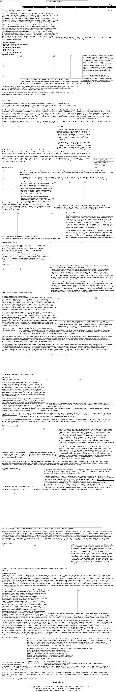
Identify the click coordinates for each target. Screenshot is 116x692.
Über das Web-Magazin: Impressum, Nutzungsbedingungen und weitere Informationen (58, 688)
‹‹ (105, 10)
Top (54, 682)
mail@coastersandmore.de (72, 690)
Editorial (29, 686)
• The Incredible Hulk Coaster (104, 624)
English (111, 5)
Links (81, 686)
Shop (76, 686)
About (87, 686)
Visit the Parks (48, 686)
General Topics (58, 686)
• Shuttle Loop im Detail (34, 663)
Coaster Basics (69, 686)
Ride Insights (37, 686)
